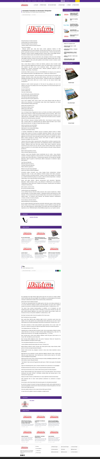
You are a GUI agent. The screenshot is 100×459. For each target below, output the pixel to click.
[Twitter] (63, 1)
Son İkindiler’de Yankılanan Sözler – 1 (40, 421)
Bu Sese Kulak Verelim (25, 237)
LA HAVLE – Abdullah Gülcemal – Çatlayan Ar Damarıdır (41, 253)
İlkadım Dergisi (28, 12)
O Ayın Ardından (51, 436)
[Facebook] (61, 1)
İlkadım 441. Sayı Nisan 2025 (74, 19)
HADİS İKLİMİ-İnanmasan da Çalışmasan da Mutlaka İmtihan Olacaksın (40, 238)
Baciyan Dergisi (71, 123)
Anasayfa (23, 12)
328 (25, 14)
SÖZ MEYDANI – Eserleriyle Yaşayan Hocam (40, 437)
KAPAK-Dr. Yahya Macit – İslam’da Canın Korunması (70, 56)
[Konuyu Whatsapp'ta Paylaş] (60, 15)
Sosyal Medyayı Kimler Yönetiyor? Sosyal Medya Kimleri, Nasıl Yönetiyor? (74, 25)
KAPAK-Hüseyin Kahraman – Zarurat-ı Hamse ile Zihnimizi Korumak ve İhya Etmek (26, 421)
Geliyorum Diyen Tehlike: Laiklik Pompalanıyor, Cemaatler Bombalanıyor (74, 14)
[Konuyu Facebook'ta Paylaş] (56, 15)
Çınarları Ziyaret (24, 252)
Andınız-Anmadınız (24, 436)
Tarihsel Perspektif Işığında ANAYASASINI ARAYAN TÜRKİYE (53, 421)
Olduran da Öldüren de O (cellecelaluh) (74, 35)
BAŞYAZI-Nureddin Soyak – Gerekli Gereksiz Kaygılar (70, 46)
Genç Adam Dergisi (71, 102)
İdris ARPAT (32, 400)
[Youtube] (64, 1)
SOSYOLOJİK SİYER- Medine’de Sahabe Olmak (74, 30)
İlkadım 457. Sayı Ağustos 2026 (69, 43)
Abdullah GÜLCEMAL (34, 217)
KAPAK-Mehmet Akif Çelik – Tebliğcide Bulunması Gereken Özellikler (53, 238)
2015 (31, 12)
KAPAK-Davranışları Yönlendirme (54, 252)
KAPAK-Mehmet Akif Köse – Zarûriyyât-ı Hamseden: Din (71, 49)
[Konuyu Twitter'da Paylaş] (58, 15)
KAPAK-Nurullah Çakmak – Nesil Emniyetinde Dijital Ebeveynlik (69, 59)
